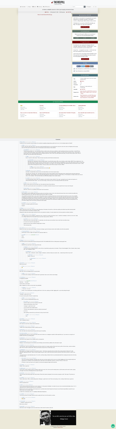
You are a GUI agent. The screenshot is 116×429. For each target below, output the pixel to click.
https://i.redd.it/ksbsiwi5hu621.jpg (45, 14)
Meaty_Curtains (26, 188)
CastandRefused (22, 277)
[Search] (85, 7)
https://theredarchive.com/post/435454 (87, 97)
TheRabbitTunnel (22, 349)
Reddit (87, 66)
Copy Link (34, 145)
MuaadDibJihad (28, 251)
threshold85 (22, 364)
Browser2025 (22, 406)
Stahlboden (24, 287)
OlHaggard (21, 240)
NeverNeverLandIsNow (23, 333)
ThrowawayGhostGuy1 (25, 231)
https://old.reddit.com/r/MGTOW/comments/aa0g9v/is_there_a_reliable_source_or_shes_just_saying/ (88, 92)
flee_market (26, 301)
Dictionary (40, 6)
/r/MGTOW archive (85, 27)
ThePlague (21, 208)
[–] (21, 145)
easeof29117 (22, 377)
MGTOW (69, 12)
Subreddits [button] (23, 6)
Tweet (83, 66)
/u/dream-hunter (60, 427)
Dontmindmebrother (23, 341)
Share (79, 66)
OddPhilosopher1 (22, 368)
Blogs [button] (29, 6)
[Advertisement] (58, 128)
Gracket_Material (22, 322)
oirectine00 (24, 202)
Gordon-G (21, 381)
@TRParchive (47, 6)
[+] (19, 280)
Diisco (23, 266)
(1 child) (31, 280)
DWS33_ (23, 145)
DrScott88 (23, 234)
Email (92, 66)
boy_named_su (22, 227)
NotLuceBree (28, 170)
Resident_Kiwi (22, 329)
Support (89, 6)
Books (34, 6)
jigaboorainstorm (33, 258)
